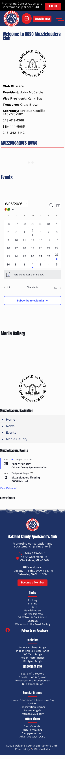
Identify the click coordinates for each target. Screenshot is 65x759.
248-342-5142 (14, 132)
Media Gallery (16, 439)
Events (11, 432)
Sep (56, 288)
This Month (32, 287)
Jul (8, 287)
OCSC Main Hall (20, 481)
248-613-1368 (13, 120)
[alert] (32, 274)
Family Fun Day (21, 463)
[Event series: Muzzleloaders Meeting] (31, 473)
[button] (26, 209)
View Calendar (8, 488)
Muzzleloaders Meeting (26, 477)
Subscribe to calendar (30, 300)
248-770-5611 (13, 114)
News (10, 426)
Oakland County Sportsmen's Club (29, 467)
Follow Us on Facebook (34, 630)
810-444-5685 (14, 126)
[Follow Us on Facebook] (7, 630)
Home (10, 419)
